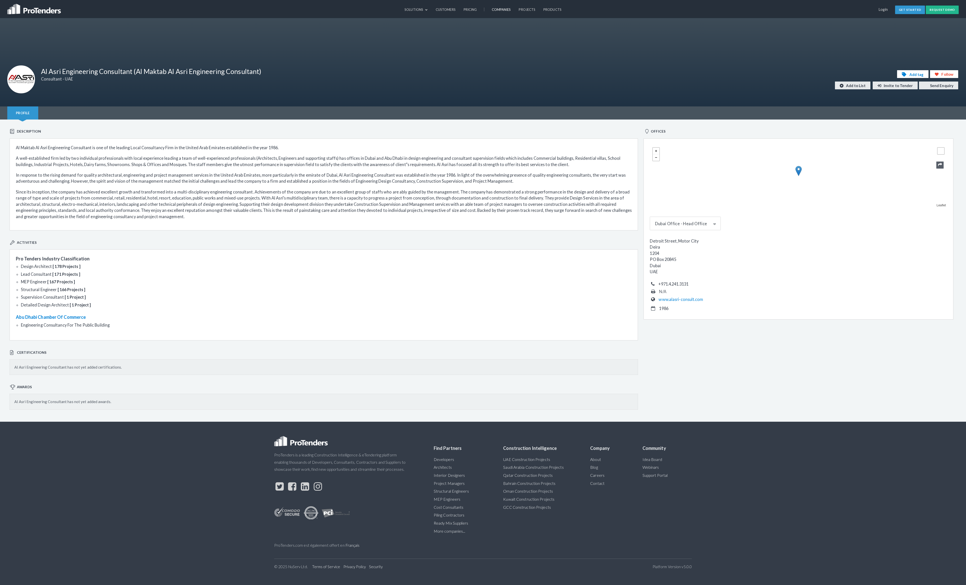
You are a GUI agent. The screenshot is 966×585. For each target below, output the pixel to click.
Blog (594, 467)
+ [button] (656, 151)
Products (552, 10)
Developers (444, 459)
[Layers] (941, 151)
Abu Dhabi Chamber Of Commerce (51, 317)
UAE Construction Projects (526, 459)
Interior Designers (449, 475)
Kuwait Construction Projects (528, 499)
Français (352, 545)
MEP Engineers (447, 499)
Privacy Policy (354, 566)
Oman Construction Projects (528, 491)
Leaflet (941, 205)
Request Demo (942, 10)
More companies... (449, 531)
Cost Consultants (449, 507)
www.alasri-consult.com (681, 299)
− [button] (656, 157)
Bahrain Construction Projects (529, 483)
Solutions (414, 10)
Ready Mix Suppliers (451, 523)
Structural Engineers (451, 491)
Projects (527, 10)
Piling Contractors (449, 515)
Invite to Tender (898, 85)
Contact (597, 483)
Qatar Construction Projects (528, 475)
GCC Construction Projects (527, 507)
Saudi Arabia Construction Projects (533, 467)
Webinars (650, 467)
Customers (446, 10)
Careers (597, 475)
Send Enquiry (941, 85)
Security (376, 566)
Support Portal (655, 475)
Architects (443, 467)
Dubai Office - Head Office (681, 223)
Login (883, 9)
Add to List (855, 85)
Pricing (470, 10)
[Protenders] (34, 6)
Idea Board (652, 459)
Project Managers (449, 483)
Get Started (910, 10)
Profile (22, 113)
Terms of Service (326, 566)
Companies (501, 10)
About (595, 459)
